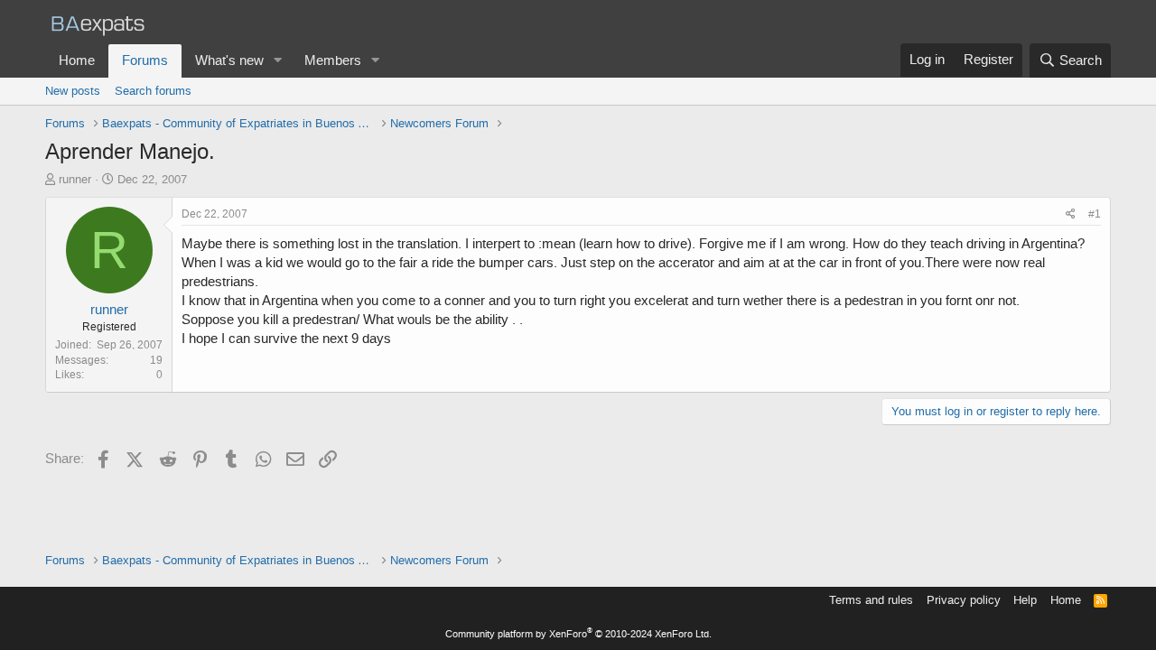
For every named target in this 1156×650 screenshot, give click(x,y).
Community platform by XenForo (578, 634)
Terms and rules (871, 600)
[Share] (1070, 214)
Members (332, 60)
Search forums (153, 90)
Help (1025, 600)
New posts (72, 90)
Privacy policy (964, 600)
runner (75, 179)
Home (77, 60)
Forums (145, 60)
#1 (1094, 214)
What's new (229, 60)
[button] (278, 61)
